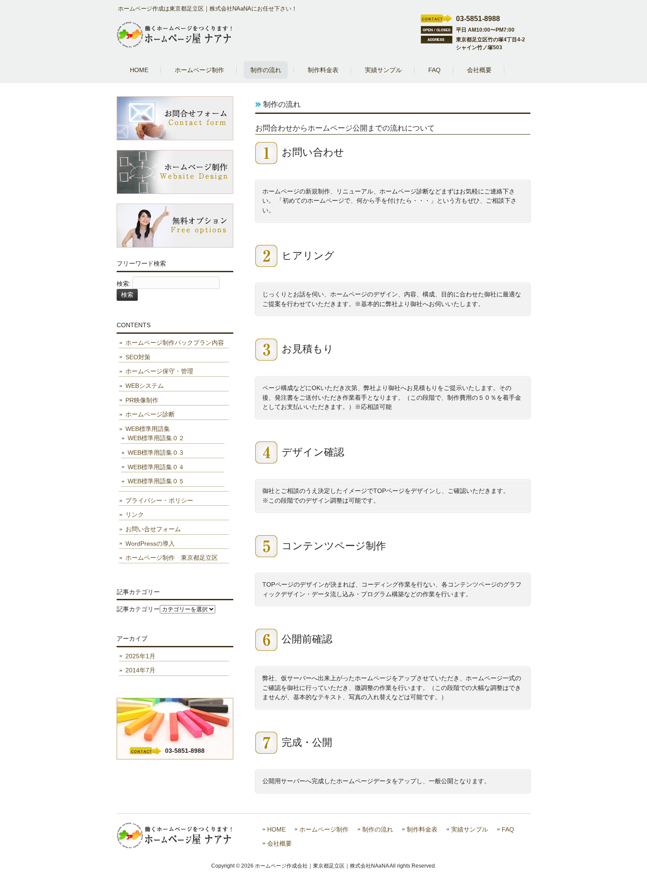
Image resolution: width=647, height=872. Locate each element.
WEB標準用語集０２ (156, 437)
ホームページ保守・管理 (159, 371)
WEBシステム (144, 385)
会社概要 (279, 843)
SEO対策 (138, 357)
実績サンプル (469, 829)
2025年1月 (140, 656)
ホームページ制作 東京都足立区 (171, 557)
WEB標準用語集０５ (156, 481)
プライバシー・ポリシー (159, 500)
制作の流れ (377, 829)
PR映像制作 (141, 400)
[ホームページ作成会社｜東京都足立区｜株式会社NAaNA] (174, 44)
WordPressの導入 (150, 543)
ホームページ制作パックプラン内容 (174, 342)
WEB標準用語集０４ (156, 467)
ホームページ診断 (150, 414)
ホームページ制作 (324, 829)
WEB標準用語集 (147, 428)
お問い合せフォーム (153, 529)
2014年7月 (140, 670)
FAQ (508, 829)
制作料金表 (422, 829)
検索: (124, 283)
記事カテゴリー (138, 609)
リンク (134, 514)
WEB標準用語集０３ (156, 452)
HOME (276, 829)
